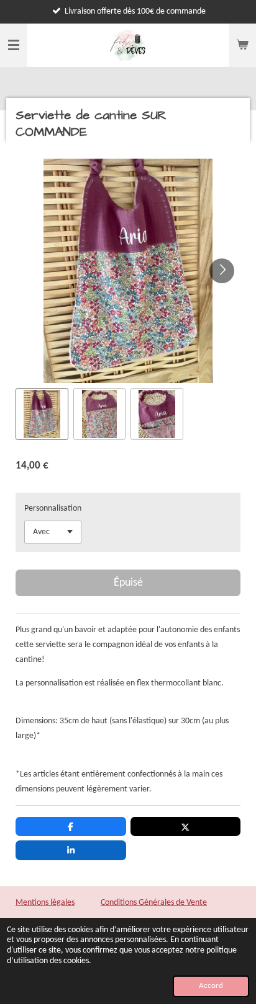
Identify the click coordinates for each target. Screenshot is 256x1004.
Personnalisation (52, 508)
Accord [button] (211, 986)
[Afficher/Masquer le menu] (13, 45)
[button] (42, 414)
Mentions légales (45, 902)
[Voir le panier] (242, 45)
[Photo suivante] (221, 270)
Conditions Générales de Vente (154, 902)
